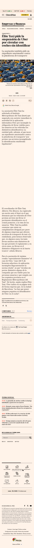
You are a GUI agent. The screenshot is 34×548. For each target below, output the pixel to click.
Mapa (12, 533)
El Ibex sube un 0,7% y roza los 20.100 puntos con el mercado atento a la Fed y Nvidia (16, 415)
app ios (17, 483)
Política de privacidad (23, 531)
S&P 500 (16, 11)
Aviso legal (15, 529)
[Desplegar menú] (3, 15)
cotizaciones (7, 483)
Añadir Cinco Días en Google (12, 105)
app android (27, 483)
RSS (15, 533)
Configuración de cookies (11, 531)
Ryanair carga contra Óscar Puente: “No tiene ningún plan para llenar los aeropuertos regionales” (17, 408)
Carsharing (21, 320)
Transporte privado (11, 320)
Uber (3, 320)
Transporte (6, 33)
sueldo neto (27, 469)
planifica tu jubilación (7, 477)
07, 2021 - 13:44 (19, 95)
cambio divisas (16, 476)
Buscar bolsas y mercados (11, 432)
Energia (22, 28)
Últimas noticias (8, 397)
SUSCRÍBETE (25, 15)
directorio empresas (27, 477)
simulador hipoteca (17, 469)
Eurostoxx (10, 441)
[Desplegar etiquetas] (31, 320)
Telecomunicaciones (12, 28)
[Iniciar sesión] (31, 15)
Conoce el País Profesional (17, 491)
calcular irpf (7, 469)
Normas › (29, 311)
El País (29, 19)
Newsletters (19, 533)
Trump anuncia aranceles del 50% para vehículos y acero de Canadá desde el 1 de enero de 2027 (16, 422)
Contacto (9, 529)
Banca (4, 28)
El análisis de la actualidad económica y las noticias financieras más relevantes (15, 301)
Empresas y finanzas (13, 24)
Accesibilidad (6, 533)
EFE (17, 93)
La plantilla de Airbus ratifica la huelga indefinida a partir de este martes (17, 401)
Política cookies (22, 529)
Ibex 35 (5, 11)
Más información (6, 329)
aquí (29, 333)
